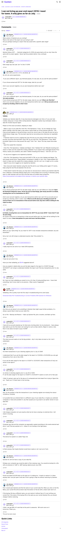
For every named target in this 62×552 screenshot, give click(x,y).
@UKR (21, 262)
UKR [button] (7, 112)
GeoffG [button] (8, 289)
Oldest (8, 30)
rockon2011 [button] (8, 16)
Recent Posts (5, 524)
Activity (3, 526)
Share (3, 21)
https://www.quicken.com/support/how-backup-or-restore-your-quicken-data (25, 176)
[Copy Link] (12, 18)
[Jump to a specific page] (59, 30)
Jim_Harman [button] (9, 34)
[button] (3, 17)
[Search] (57, 2)
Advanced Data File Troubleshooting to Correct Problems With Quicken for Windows (27, 295)
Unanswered (31, 528)
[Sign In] (59, 2)
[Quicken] (7, 2)
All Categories (5, 522)
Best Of (3, 530)
